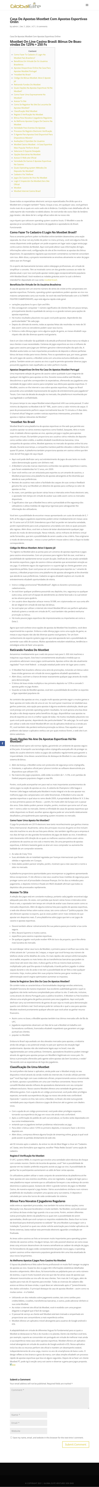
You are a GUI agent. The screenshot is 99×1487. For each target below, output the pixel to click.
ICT (33, 26)
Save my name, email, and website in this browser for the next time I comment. (48, 1437)
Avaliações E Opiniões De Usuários (29, 141)
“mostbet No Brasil (22, 74)
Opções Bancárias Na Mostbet (27, 154)
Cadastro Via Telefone (23, 174)
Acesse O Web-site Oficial (25, 157)
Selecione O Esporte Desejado (27, 151)
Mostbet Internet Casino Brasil (27, 191)
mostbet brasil (50, 280)
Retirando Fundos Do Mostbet (27, 84)
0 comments (42, 26)
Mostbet (17, 187)
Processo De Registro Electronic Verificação (33, 131)
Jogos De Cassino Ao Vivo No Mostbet (30, 177)
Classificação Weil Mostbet (25, 111)
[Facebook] (2, 743)
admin (15, 26)
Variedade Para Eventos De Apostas (29, 127)
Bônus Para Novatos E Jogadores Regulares (33, 117)
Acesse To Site (20, 101)
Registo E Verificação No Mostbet (28, 114)
